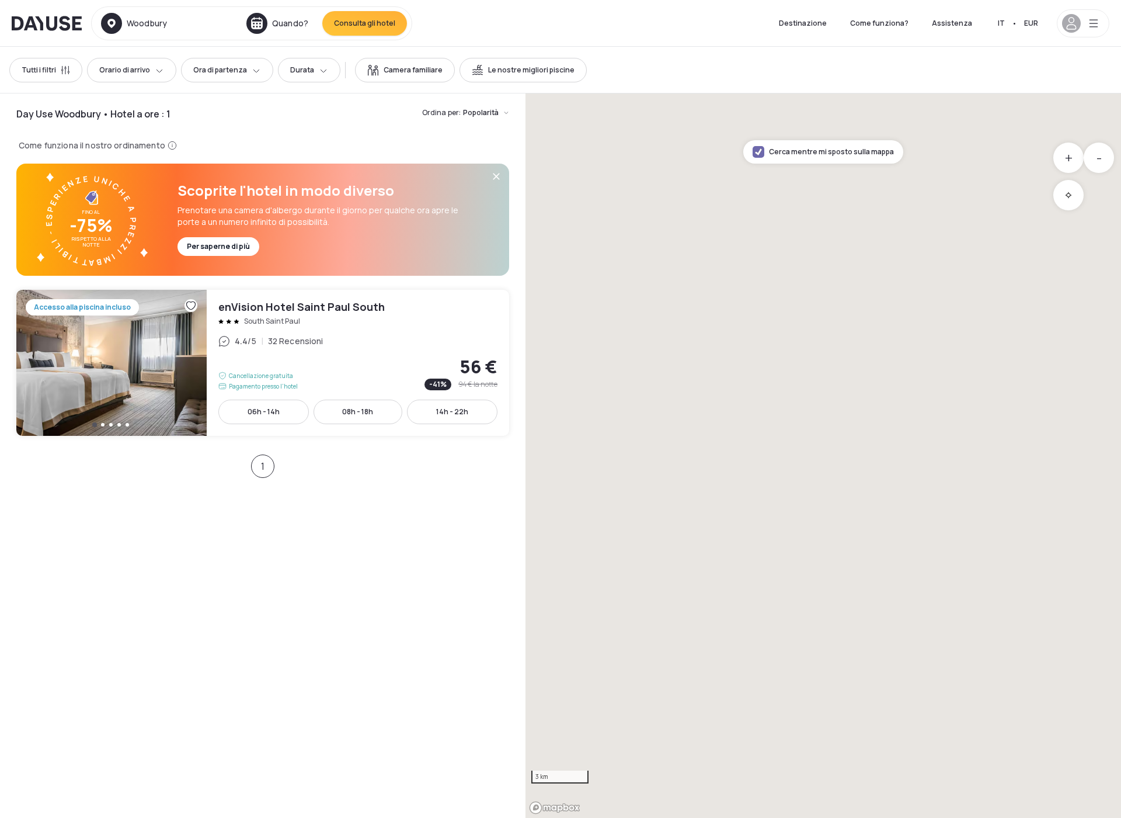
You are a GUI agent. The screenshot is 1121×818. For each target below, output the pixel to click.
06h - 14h (264, 412)
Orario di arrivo (124, 70)
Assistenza (952, 23)
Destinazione (803, 23)
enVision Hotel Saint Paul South (262, 363)
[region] (823, 455)
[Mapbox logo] (554, 807)
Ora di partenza (220, 70)
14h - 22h (452, 412)
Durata (302, 70)
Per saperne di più (218, 246)
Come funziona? (879, 23)
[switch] (405, 70)
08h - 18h (357, 412)
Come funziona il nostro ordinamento (92, 145)
